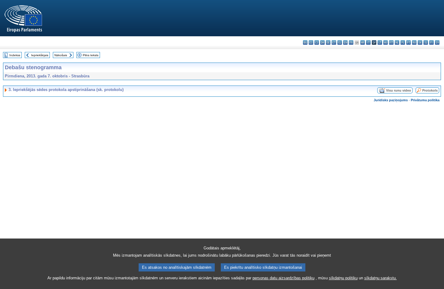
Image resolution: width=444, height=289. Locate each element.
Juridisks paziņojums (391, 100)
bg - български (305, 42)
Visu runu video (398, 90)
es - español (311, 42)
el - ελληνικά (339, 42)
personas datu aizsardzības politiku (283, 278)
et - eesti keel (334, 42)
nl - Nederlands (397, 42)
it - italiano (368, 42)
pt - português (408, 42)
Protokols (430, 90)
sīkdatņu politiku (343, 278)
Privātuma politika (425, 100)
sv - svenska (437, 42)
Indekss (14, 55)
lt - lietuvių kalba (380, 42)
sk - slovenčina (420, 42)
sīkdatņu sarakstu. (380, 278)
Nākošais (60, 55)
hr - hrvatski (362, 42)
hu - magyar (385, 42)
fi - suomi (431, 42)
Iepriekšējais (39, 55)
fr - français (351, 42)
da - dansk (322, 42)
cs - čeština (316, 42)
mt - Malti (391, 42)
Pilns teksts (90, 55)
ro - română (414, 42)
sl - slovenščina (425, 42)
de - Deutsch (328, 42)
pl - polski (403, 42)
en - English (345, 42)
